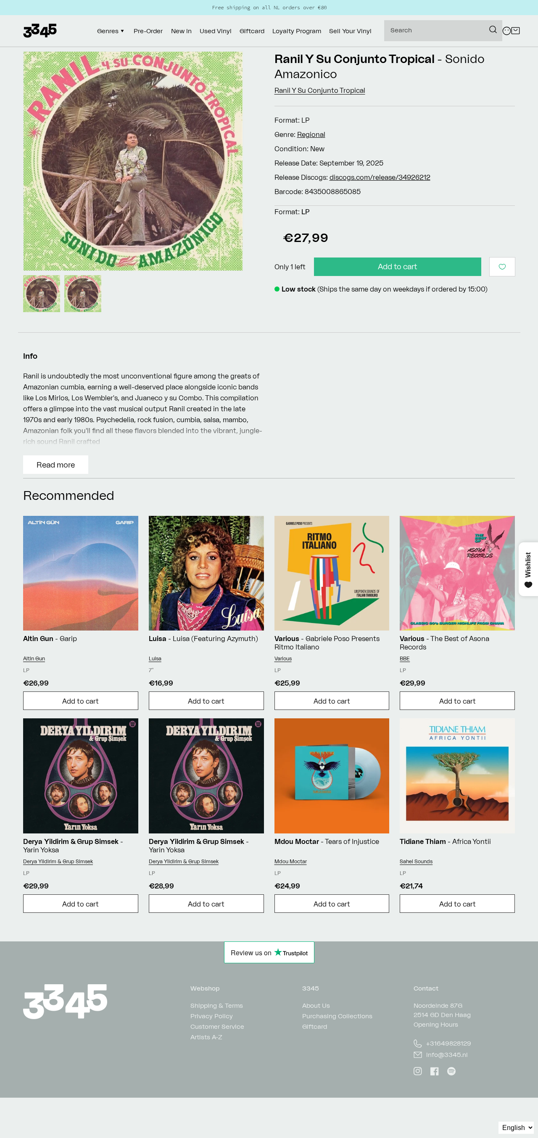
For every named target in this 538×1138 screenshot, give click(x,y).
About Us (316, 1005)
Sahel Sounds (416, 861)
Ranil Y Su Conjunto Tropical (354, 58)
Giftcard (314, 1026)
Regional (311, 134)
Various (283, 658)
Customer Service (217, 1026)
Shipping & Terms (216, 1005)
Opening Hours (436, 1024)
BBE (405, 658)
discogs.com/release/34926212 (380, 177)
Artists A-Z (206, 1037)
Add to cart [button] (80, 701)
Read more (56, 464)
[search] (443, 30)
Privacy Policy (211, 1016)
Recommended (68, 495)
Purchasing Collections (337, 1016)
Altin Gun (34, 658)
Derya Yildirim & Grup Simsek (58, 861)
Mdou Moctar (290, 861)
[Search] (493, 29)
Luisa (155, 658)
